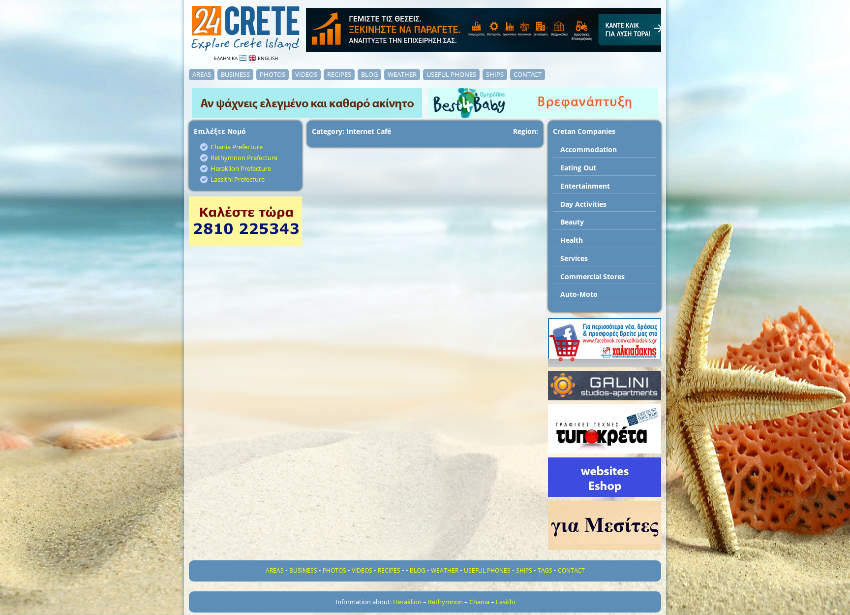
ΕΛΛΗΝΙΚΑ (226, 58)
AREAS (201, 74)
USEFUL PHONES (451, 74)
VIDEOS (306, 74)
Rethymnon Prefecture (244, 157)
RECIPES (339, 74)
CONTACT (528, 74)
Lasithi (505, 601)
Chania (479, 601)
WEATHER (402, 74)
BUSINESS (235, 74)
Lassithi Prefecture (238, 179)
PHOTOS (272, 74)
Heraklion (407, 601)
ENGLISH (267, 58)
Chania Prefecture (237, 146)
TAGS (545, 570)
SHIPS (495, 74)
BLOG (369, 74)
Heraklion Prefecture (241, 168)
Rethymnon (445, 601)
